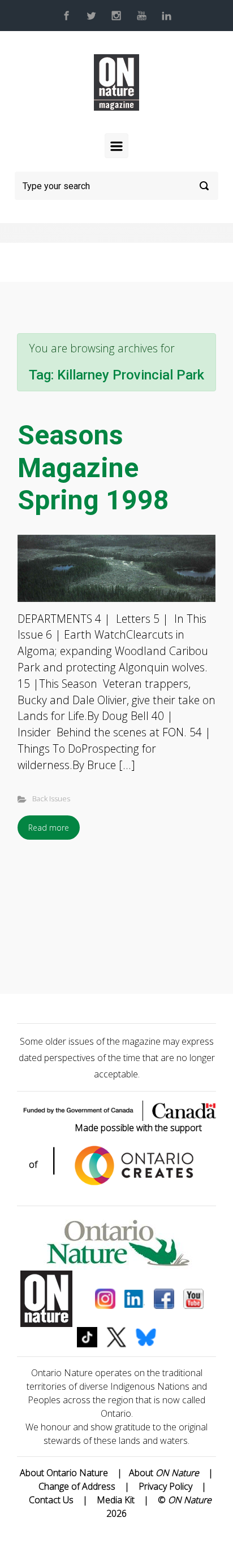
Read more (48, 827)
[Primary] (116, 145)
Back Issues (51, 798)
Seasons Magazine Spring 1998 (93, 467)
